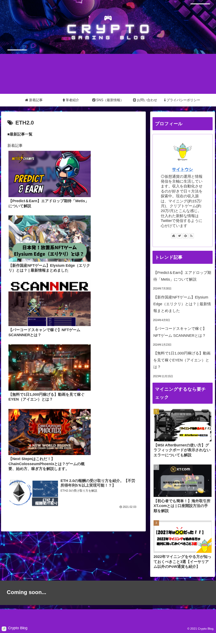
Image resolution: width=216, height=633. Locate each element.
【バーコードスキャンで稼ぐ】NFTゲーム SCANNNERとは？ (180, 331)
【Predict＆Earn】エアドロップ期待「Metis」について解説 (182, 276)
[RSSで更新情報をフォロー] (191, 235)
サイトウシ (182, 169)
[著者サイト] (173, 235)
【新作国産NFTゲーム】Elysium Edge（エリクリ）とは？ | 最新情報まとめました (182, 304)
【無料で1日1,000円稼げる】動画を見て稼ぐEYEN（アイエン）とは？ (182, 360)
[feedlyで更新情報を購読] (185, 235)
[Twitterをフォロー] (179, 235)
